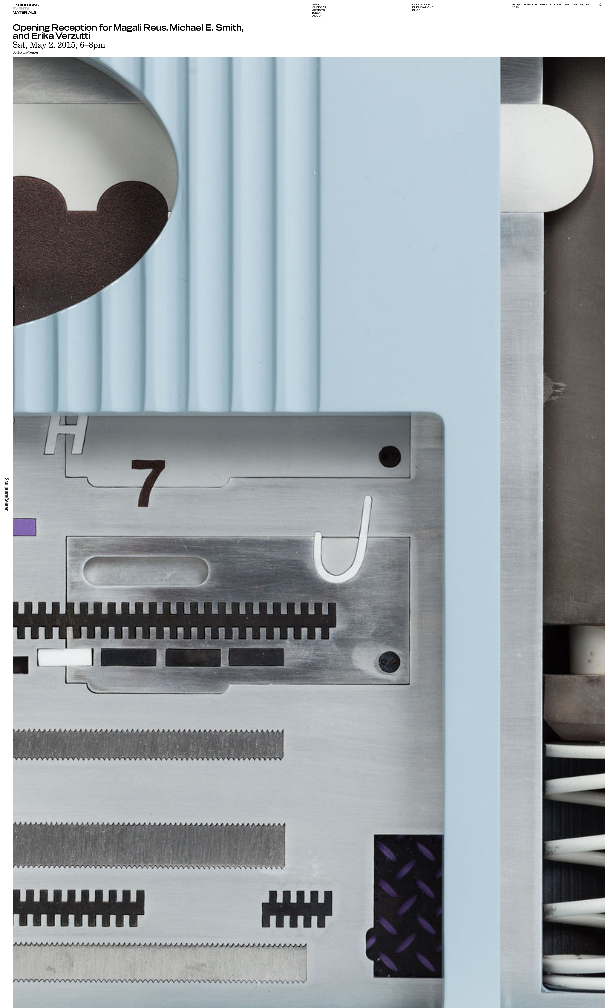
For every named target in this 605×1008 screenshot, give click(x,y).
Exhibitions (26, 5)
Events (21, 9)
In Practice (421, 4)
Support (319, 7)
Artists (318, 10)
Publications (422, 7)
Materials (25, 12)
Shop (416, 10)
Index (316, 13)
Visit (316, 4)
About (317, 16)
